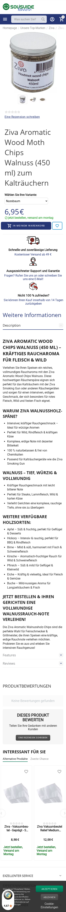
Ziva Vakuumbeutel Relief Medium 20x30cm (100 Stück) (49, 828)
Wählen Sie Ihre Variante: (21, 195)
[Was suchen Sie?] (43, 19)
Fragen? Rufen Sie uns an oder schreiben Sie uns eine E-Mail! (33, 277)
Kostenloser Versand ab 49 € (33, 254)
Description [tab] (12, 325)
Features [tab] (9, 655)
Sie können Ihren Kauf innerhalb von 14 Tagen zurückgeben (33, 301)
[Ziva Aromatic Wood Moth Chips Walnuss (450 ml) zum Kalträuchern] (33, 62)
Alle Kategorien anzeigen (5, 19)
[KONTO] (52, 19)
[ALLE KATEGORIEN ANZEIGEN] (5, 19)
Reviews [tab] (9, 663)
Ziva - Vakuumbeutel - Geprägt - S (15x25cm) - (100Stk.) (16, 828)
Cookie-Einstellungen (49, 905)
